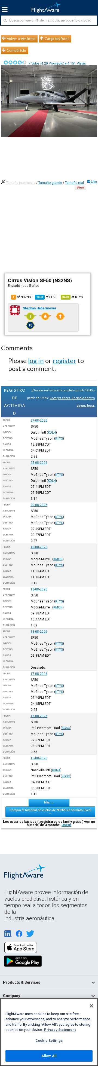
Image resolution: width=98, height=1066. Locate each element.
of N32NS (22, 297)
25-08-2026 (38, 463)
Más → (49, 802)
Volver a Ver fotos (21, 38)
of (46, 297)
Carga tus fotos (57, 38)
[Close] (91, 1006)
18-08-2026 (38, 547)
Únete (66, 825)
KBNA (56, 770)
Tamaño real (74, 183)
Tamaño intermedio (20, 183)
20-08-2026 (38, 505)
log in (36, 360)
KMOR (58, 559)
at (72, 297)
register (64, 360)
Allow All (49, 1056)
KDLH (52, 432)
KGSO (66, 728)
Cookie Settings (49, 1040)
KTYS (59, 438)
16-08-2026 (38, 716)
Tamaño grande (50, 183)
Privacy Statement (60, 1030)
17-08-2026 (38, 674)
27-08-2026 (38, 420)
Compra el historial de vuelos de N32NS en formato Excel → (50, 811)
